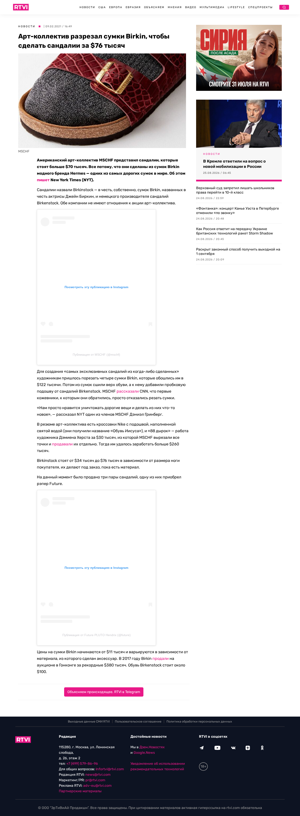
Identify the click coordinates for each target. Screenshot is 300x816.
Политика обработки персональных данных (199, 721)
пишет (43, 179)
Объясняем (154, 7)
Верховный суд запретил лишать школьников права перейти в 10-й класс (235, 190)
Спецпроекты (260, 7)
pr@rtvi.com (95, 780)
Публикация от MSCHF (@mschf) (96, 354)
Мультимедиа (212, 7)
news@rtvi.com (97, 774)
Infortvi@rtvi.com (110, 769)
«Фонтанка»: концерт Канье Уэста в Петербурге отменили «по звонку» (237, 210)
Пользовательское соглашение (138, 721)
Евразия (133, 7)
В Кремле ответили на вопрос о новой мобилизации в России (234, 164)
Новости (87, 7)
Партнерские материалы (80, 791)
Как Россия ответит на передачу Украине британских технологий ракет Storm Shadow (234, 231)
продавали (62, 444)
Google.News (144, 752)
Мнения (175, 7)
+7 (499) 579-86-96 (82, 763)
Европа (115, 7)
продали (160, 658)
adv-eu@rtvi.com (97, 785)
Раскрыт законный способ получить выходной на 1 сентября (238, 251)
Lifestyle (236, 7)
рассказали (128, 391)
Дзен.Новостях (152, 747)
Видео (190, 7)
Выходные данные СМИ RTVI (89, 721)
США (102, 7)
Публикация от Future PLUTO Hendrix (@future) (96, 635)
